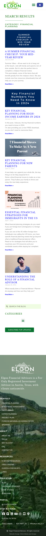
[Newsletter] (16, 513)
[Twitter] (8, 513)
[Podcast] (29, 513)
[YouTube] (24, 513)
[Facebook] (4, 513)
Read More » (9, 84)
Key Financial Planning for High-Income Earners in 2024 (22, 113)
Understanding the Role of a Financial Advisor (20, 279)
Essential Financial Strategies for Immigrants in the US (21, 215)
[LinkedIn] (12, 513)
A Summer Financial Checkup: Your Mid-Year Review (20, 54)
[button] (33, 5)
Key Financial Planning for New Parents (19, 163)
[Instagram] (20, 513)
